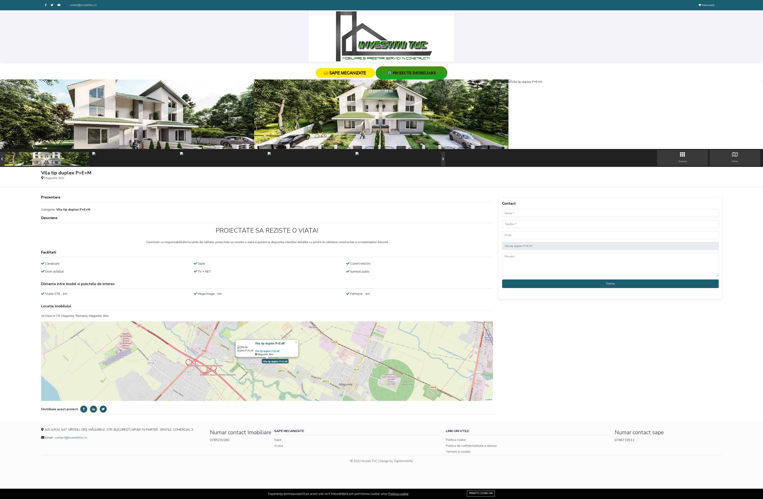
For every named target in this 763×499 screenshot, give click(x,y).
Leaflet (488, 399)
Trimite (610, 283)
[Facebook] (48, 5)
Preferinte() (707, 5)
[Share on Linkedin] (93, 409)
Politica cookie (398, 494)
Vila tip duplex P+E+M (275, 361)
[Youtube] (60, 5)
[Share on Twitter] (103, 409)
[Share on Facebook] (83, 409)
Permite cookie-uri (481, 493)
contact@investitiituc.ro (83, 5)
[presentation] (2, 159)
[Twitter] (54, 5)
